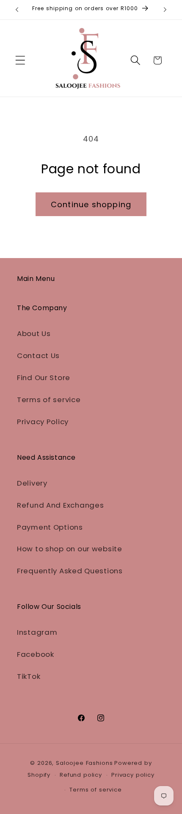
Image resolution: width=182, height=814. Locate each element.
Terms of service (49, 399)
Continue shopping (91, 204)
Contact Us (38, 355)
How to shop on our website (69, 549)
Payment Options (50, 527)
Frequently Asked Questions (70, 571)
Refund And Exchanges (60, 505)
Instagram (37, 632)
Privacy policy (132, 775)
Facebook (35, 654)
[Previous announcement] (17, 9)
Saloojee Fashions (84, 763)
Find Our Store (43, 377)
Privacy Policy (43, 422)
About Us (34, 333)
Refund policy (81, 775)
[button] (20, 60)
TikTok (28, 676)
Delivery (32, 483)
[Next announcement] (165, 9)
